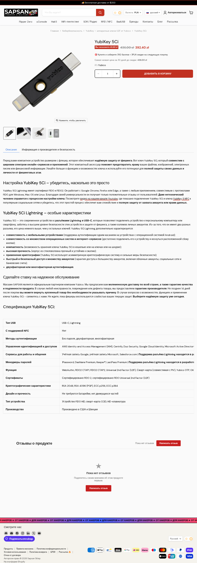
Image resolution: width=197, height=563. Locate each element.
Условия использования (15, 552)
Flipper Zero (25, 21)
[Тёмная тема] (117, 12)
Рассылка (172, 21)
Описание (11, 149)
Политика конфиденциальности (51, 548)
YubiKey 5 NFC (181, 198)
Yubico (102, 65)
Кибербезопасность (72, 31)
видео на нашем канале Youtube (99, 198)
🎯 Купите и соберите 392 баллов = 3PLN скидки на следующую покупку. (131, 54)
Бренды (133, 21)
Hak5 (54, 21)
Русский (174, 538)
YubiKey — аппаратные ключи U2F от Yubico (108, 31)
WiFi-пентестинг (70, 21)
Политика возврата (38, 552)
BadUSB (121, 21)
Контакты (148, 21)
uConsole (41, 21)
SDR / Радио (90, 21)
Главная (54, 31)
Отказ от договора (12, 555)
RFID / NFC (106, 21)
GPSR (52, 552)
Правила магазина (24, 548)
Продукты (8, 548)
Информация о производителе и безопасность (48, 149)
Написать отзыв (168, 443)
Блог (160, 21)
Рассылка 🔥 (65, 552)
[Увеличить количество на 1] (116, 74)
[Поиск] (100, 12)
